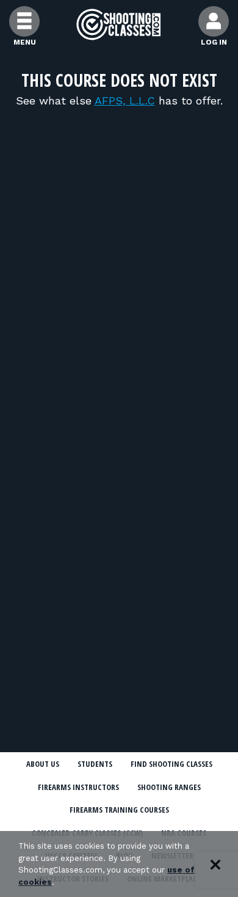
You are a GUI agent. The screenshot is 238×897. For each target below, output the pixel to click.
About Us (42, 763)
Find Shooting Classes (171, 763)
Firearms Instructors (78, 787)
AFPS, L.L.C (125, 100)
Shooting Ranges (169, 787)
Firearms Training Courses (119, 809)
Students (95, 763)
